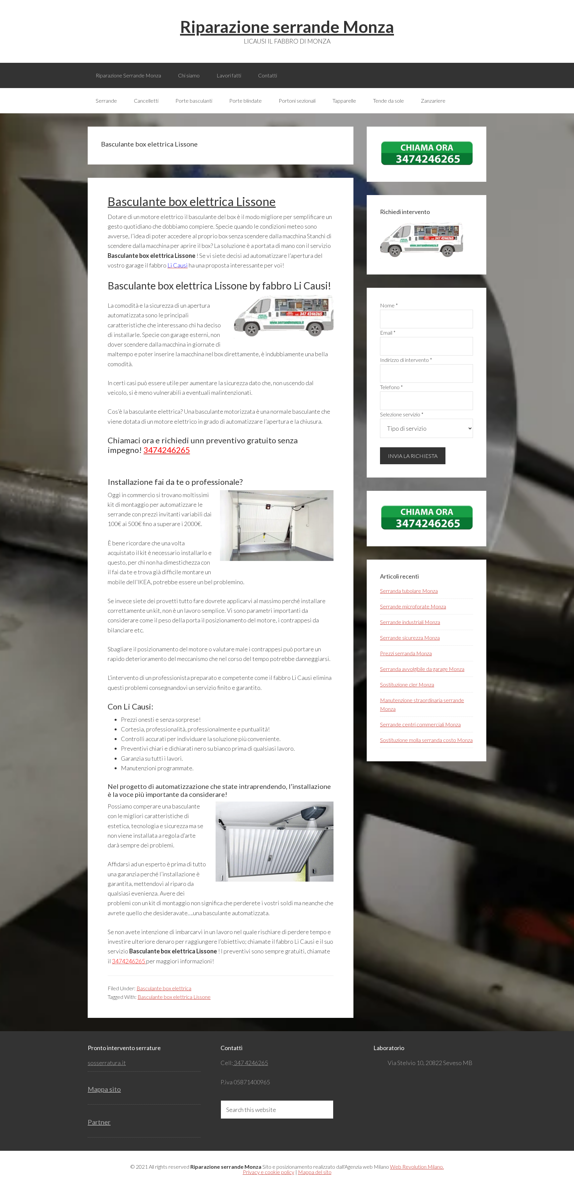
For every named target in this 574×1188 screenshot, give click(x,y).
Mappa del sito (315, 1172)
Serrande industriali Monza (410, 622)
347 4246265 (250, 1062)
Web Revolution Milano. (417, 1166)
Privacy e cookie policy (268, 1172)
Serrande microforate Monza (413, 606)
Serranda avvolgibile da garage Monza (422, 669)
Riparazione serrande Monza (287, 27)
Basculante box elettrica (164, 988)
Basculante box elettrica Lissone (192, 201)
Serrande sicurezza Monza (410, 637)
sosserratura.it (107, 1062)
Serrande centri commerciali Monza (420, 724)
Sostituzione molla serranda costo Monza (426, 740)
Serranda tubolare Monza (409, 591)
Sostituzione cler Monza (407, 684)
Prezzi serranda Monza (406, 653)
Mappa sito (104, 1089)
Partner (99, 1122)
